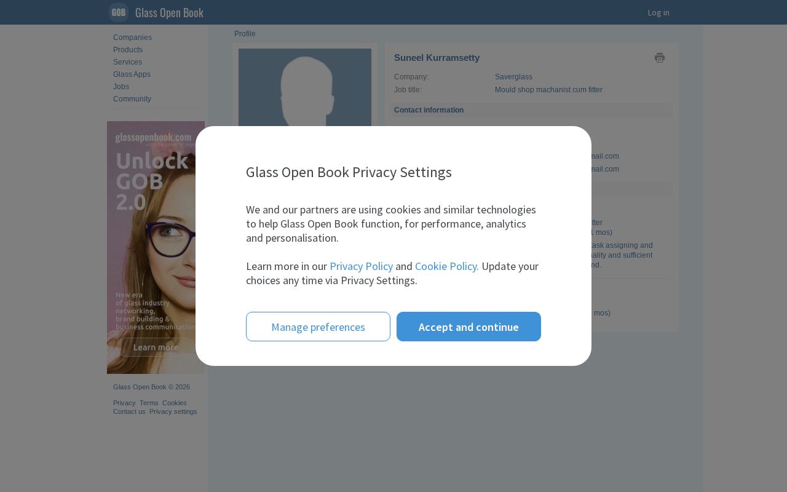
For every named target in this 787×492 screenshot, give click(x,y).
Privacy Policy (361, 266)
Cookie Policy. (447, 266)
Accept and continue (469, 327)
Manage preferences (318, 327)
